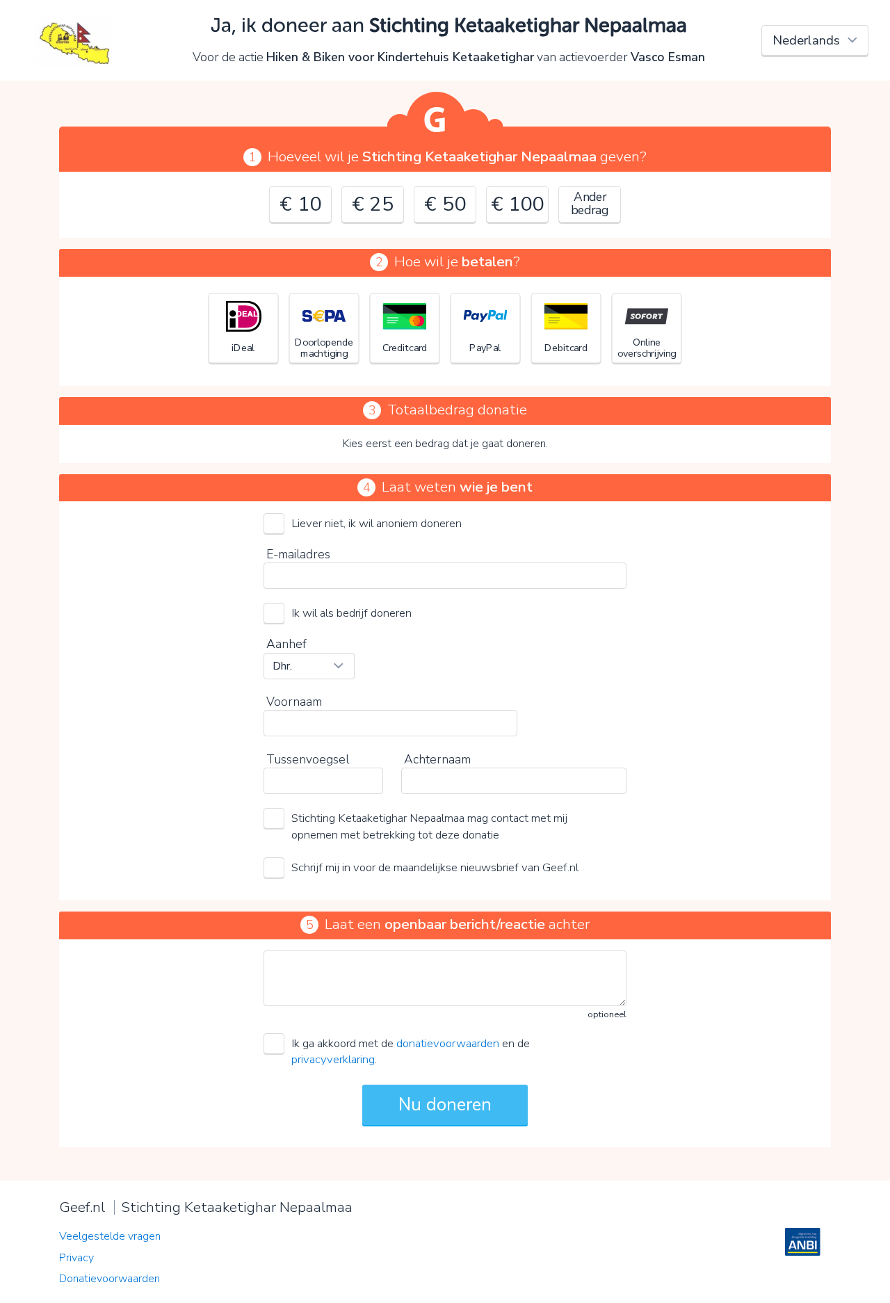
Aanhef (286, 644)
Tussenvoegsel (307, 759)
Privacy (76, 1257)
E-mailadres (298, 554)
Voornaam (294, 701)
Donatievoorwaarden (109, 1278)
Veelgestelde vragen (110, 1236)
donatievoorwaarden (447, 1043)
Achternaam (437, 759)
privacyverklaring (333, 1059)
